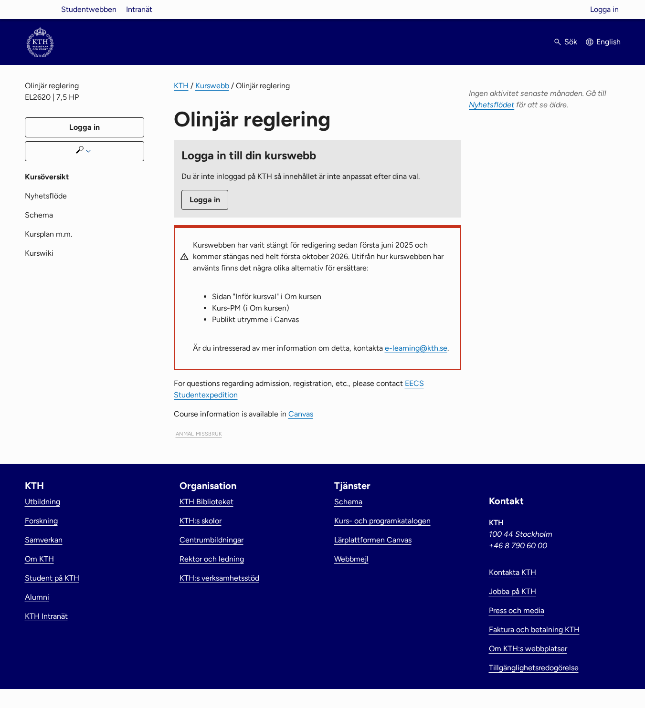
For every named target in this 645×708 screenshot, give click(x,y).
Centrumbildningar (211, 539)
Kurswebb (212, 85)
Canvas (300, 413)
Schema (39, 214)
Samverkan (44, 539)
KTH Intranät (46, 616)
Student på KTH (52, 578)
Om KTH (39, 558)
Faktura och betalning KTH (534, 629)
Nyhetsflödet (491, 104)
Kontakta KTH (512, 572)
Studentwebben (88, 9)
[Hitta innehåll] (84, 151)
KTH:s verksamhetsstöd (219, 578)
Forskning (41, 520)
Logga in (604, 9)
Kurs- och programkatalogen (382, 520)
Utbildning (42, 501)
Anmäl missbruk (199, 432)
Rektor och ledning (212, 558)
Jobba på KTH (512, 591)
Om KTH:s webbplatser (528, 648)
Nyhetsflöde (46, 195)
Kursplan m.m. (48, 234)
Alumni (37, 597)
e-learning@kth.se (416, 348)
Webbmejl (351, 558)
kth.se (40, 9)
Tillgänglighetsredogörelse (534, 667)
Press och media (516, 610)
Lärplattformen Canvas (373, 539)
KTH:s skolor (201, 520)
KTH (181, 85)
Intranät (139, 9)
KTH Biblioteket (206, 501)
